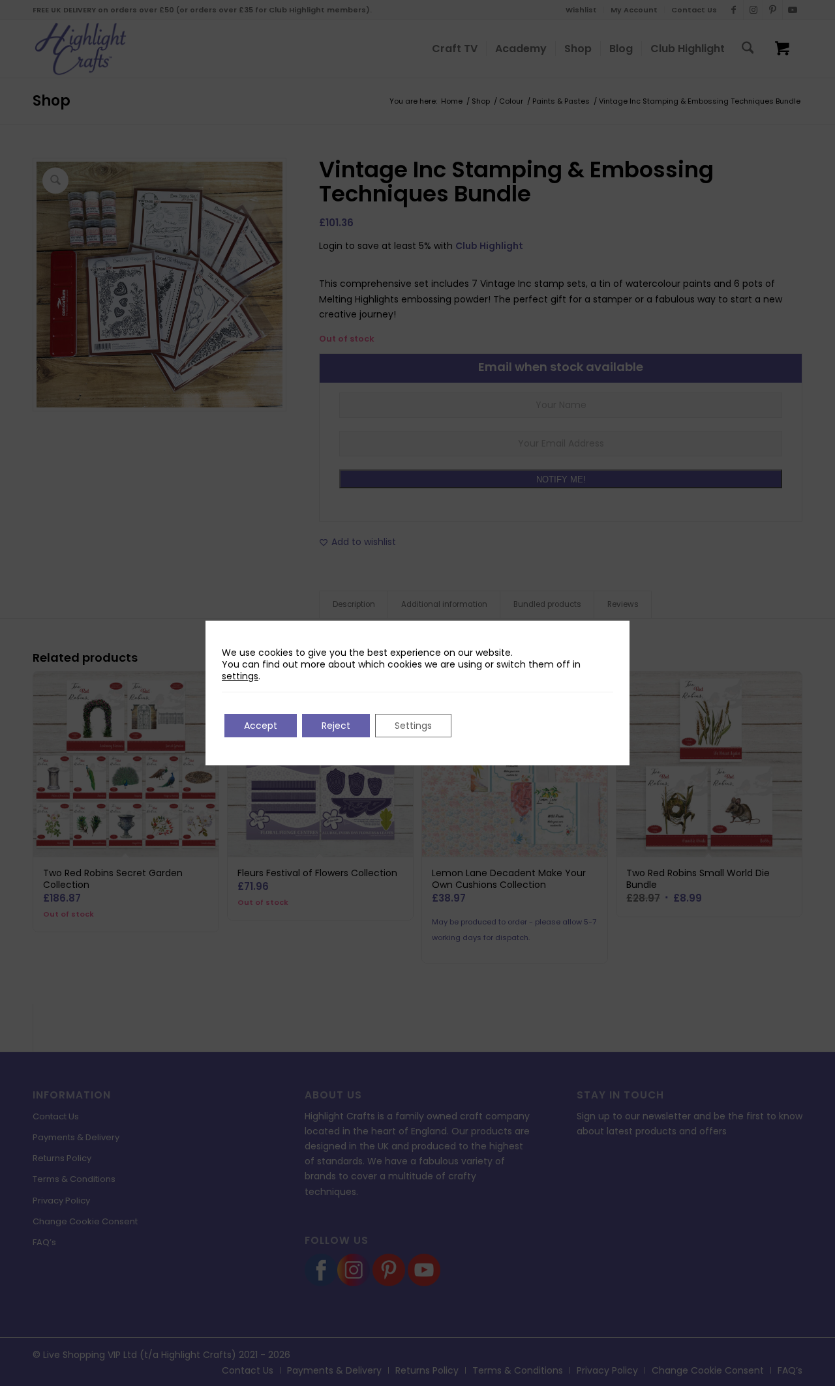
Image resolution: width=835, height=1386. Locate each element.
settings (240, 676)
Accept (260, 725)
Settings (413, 725)
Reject (336, 725)
